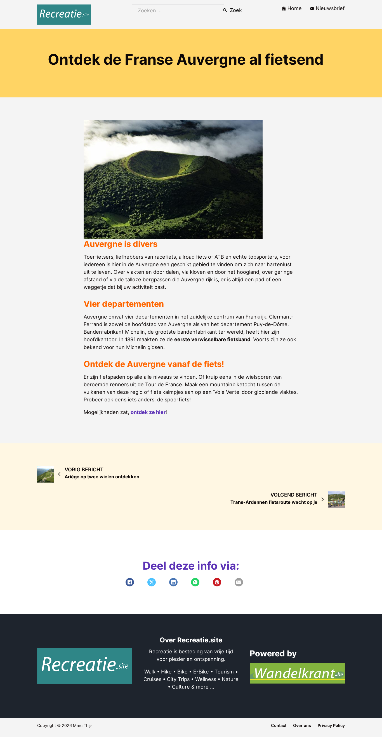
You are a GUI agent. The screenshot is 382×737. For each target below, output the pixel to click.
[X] (151, 582)
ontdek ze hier (148, 412)
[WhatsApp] (195, 582)
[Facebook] (130, 582)
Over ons (302, 725)
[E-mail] (239, 582)
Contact (278, 725)
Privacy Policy (331, 725)
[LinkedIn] (173, 582)
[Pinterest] (217, 582)
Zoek (235, 10)
